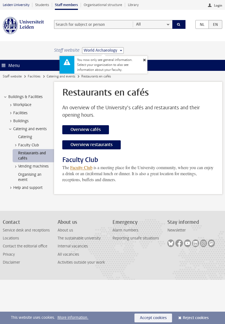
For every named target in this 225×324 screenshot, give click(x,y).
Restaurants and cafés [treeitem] (32, 155)
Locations (11, 238)
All (138, 24)
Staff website (12, 76)
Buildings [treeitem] (21, 121)
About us (65, 230)
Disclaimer (11, 262)
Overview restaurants (92, 144)
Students (42, 4)
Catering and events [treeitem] (30, 129)
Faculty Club (81, 167)
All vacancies (68, 254)
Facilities (34, 76)
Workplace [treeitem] (22, 104)
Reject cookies (196, 317)
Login (218, 5)
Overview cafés (86, 129)
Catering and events (61, 76)
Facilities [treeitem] (20, 113)
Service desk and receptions (26, 230)
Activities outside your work (81, 262)
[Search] (178, 24)
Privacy (9, 254)
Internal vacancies (73, 246)
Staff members (66, 4)
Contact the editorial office (25, 246)
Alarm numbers (125, 230)
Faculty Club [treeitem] (28, 145)
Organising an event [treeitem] (29, 177)
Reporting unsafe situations (136, 238)
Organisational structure (103, 4)
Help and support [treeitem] (28, 187)
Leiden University (16, 4)
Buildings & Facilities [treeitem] (25, 96)
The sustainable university (79, 238)
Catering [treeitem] (25, 136)
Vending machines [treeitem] (33, 166)
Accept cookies (153, 317)
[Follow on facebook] (179, 243)
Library (133, 4)
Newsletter (176, 230)
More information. (72, 317)
